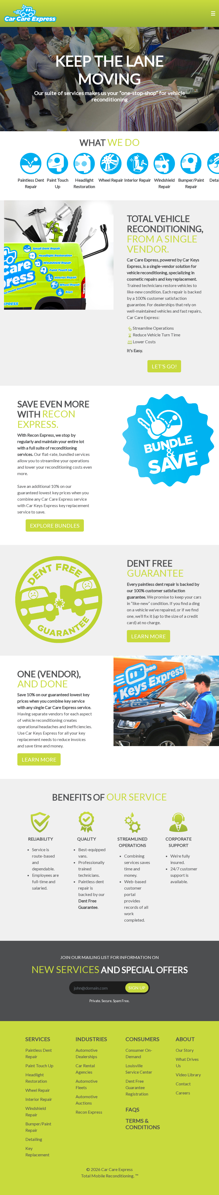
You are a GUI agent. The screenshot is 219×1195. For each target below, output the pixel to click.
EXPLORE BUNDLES (55, 525)
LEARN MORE (148, 636)
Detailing (33, 1139)
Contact (183, 1083)
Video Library (188, 1074)
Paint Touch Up (39, 1065)
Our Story (185, 1050)
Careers (183, 1092)
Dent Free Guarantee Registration (137, 1087)
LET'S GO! (164, 366)
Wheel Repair (37, 1090)
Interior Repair (38, 1099)
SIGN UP (136, 987)
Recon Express (89, 1111)
